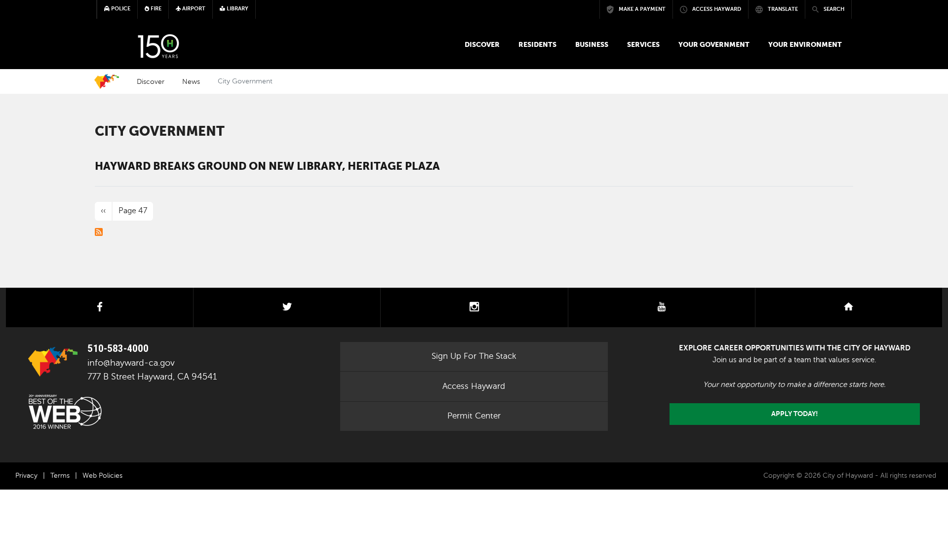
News (191, 81)
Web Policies (102, 475)
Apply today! (794, 414)
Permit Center (474, 415)
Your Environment (805, 44)
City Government (160, 131)
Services (643, 44)
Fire (155, 8)
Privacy (26, 475)
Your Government (714, 44)
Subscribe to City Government (99, 232)
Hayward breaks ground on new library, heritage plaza (267, 165)
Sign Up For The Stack (474, 356)
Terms (60, 475)
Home (106, 81)
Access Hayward (473, 386)
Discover (482, 44)
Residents (537, 44)
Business (591, 44)
